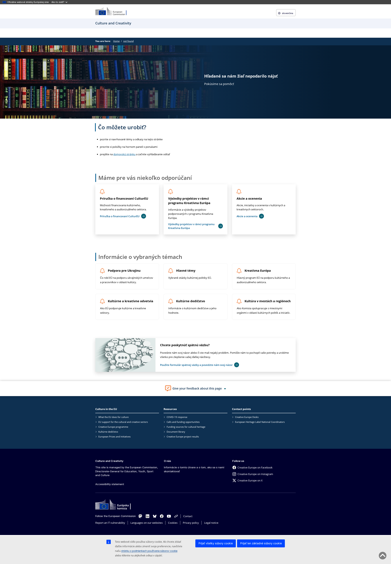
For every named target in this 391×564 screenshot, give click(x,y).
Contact (187, 516)
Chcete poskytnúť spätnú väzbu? (185, 345)
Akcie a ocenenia (249, 198)
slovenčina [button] (287, 13)
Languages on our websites (146, 522)
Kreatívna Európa (258, 270)
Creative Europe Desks (247, 417)
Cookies (172, 522)
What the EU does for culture (113, 417)
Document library (176, 431)
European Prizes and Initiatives (114, 436)
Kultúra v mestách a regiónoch (268, 301)
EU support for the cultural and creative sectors (123, 421)
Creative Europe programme (113, 426)
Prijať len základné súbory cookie (261, 543)
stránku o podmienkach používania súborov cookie (149, 550)
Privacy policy (191, 522)
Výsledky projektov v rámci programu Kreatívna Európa (189, 200)
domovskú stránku (124, 154)
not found (128, 41)
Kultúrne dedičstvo (190, 301)
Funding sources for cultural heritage (186, 426)
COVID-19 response (177, 417)
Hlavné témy (185, 270)
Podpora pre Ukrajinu (124, 270)
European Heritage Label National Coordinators (260, 421)
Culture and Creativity (109, 460)
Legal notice (211, 522)
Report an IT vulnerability (110, 522)
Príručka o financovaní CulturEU (124, 198)
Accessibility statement (109, 484)
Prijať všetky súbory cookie (215, 543)
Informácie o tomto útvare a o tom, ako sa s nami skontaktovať (194, 469)
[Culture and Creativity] (112, 11)
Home (116, 41)
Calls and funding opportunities (183, 421)
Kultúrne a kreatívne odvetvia (130, 301)
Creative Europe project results (183, 436)
